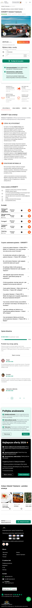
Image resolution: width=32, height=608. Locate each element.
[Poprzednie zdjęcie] (4, 34)
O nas (3, 567)
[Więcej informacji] (21, 210)
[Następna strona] (24, 398)
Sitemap (4, 569)
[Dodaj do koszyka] (9, 494)
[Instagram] (3, 544)
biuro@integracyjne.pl (10, 579)
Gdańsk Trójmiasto (5, 6)
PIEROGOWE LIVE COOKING (5, 507)
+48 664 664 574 (8, 576)
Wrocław (5, 554)
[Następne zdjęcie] (27, 34)
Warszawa (5, 552)
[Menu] (30, 2)
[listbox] (16, 192)
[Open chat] (28, 599)
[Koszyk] (26, 2)
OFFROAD (16, 506)
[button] (3, 52)
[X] (7, 544)
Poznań (4, 556)
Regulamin (4, 565)
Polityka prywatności (7, 563)
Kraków (18, 552)
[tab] (6, 108)
